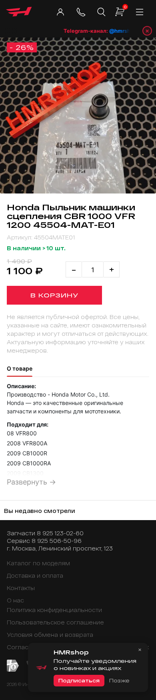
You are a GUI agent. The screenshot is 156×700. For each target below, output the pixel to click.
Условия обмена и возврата (50, 634)
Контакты (21, 587)
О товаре (19, 368)
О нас (15, 600)
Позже (119, 680)
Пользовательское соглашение (55, 622)
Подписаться (79, 680)
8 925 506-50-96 (57, 540)
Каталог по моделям (38, 563)
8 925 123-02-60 (60, 533)
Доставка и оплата (35, 575)
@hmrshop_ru (124, 31)
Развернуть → (31, 482)
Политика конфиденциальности (54, 609)
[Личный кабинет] (60, 12)
